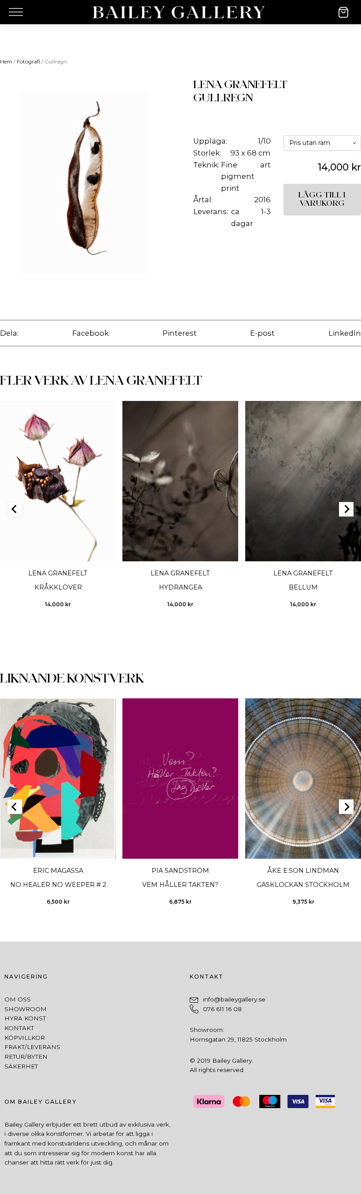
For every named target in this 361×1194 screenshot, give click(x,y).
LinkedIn (344, 333)
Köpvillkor (24, 1037)
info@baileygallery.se (234, 999)
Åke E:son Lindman (303, 871)
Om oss (17, 999)
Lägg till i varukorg (322, 199)
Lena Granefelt (240, 85)
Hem (6, 61)
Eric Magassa (58, 871)
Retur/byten (26, 1056)
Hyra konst (25, 1018)
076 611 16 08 (222, 1008)
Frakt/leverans (32, 1046)
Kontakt (19, 1027)
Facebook (90, 333)
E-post (262, 333)
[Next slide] (346, 509)
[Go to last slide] (14, 509)
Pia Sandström (180, 871)
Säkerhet (21, 1066)
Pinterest (179, 333)
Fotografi (28, 61)
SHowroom (25, 1008)
